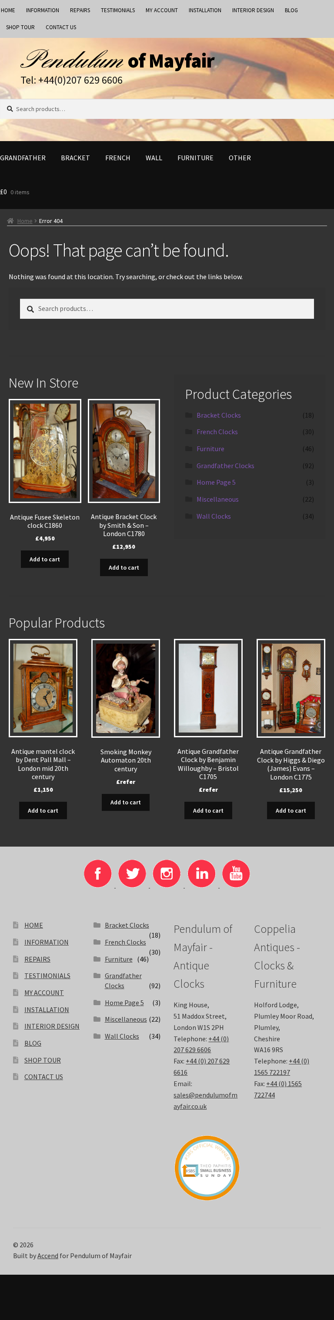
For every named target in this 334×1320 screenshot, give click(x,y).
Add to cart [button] (45, 559)
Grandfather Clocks (225, 465)
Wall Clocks (214, 516)
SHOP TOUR (20, 27)
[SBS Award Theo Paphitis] (207, 1168)
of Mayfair (171, 60)
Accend (47, 1255)
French (117, 157)
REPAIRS (80, 10)
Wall (154, 157)
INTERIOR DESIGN (253, 10)
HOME (33, 925)
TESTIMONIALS (118, 10)
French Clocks (217, 431)
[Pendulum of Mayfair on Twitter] (133, 885)
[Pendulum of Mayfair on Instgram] (167, 885)
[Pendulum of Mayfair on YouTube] (236, 885)
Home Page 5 (216, 482)
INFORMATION (42, 10)
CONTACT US (61, 27)
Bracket (75, 157)
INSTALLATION (205, 10)
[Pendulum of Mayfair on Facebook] (98, 885)
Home (25, 221)
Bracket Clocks (219, 415)
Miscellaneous (218, 499)
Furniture (195, 157)
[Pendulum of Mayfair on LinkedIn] (202, 885)
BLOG (291, 10)
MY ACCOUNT (162, 10)
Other (240, 157)
